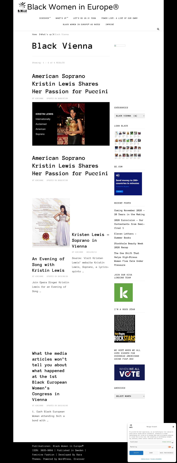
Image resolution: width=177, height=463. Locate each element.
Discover (44, 18)
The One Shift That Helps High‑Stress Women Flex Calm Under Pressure (128, 259)
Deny (151, 453)
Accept (136, 453)
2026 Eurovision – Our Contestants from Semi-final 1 (129, 224)
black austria (39, 69)
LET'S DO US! (72, 69)
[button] (173, 427)
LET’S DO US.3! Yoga (84, 18)
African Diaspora (41, 336)
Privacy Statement (156, 458)
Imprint (110, 24)
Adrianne (39, 98)
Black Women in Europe (43, 345)
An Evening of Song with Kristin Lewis (48, 264)
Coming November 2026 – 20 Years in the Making (129, 212)
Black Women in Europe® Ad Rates (81, 24)
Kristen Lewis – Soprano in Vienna (90, 240)
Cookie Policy (145, 458)
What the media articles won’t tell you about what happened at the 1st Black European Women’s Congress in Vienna (49, 376)
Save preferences (166, 453)
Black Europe (41, 339)
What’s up (61, 18)
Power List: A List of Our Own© (120, 18)
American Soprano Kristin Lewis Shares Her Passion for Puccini (70, 83)
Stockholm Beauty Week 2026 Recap (128, 245)
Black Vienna (56, 69)
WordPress (65, 459)
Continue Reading (41, 187)
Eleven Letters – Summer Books (125, 236)
